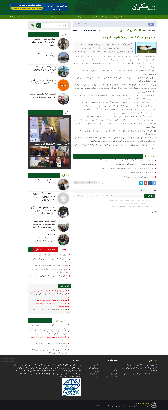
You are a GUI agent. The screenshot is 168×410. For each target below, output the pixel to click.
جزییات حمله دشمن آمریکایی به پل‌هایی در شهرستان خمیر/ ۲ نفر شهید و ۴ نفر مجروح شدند (127, 168)
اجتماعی (148, 16)
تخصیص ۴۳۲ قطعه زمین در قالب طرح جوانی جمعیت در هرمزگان (43, 95)
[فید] (32, 25)
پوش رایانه (138, 403)
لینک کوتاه (100, 183)
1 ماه (58, 328)
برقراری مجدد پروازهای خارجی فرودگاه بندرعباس (44, 54)
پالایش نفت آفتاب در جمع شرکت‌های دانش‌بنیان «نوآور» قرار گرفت (43, 69)
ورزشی (114, 16)
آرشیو (151, 360)
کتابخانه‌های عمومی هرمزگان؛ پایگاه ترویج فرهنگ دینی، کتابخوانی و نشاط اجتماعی (45, 237)
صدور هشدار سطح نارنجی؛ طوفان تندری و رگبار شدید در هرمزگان (43, 82)
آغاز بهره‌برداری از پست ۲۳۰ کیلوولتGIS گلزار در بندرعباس (52, 144)
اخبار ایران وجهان (132, 16)
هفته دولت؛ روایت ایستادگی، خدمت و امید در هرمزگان (51, 265)
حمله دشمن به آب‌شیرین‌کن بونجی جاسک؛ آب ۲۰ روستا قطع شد (135, 164)
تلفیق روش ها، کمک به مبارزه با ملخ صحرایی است (129, 37)
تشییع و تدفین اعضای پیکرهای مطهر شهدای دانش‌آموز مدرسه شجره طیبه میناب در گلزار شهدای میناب (43, 225)
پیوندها (53, 16)
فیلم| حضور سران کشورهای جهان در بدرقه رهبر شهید (139, 177)
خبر (67, 112)
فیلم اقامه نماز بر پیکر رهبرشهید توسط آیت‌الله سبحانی (138, 172)
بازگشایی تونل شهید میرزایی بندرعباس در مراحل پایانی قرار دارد (49, 337)
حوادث (121, 16)
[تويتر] (141, 183)
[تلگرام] (154, 183)
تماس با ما (62, 16)
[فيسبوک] (150, 183)
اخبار (142, 16)
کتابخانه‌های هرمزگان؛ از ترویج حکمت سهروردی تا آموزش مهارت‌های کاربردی (44, 196)
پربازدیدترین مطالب (92, 16)
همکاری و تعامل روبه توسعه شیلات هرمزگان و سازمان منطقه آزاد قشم (43, 42)
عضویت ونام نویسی (76, 16)
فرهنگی (65, 175)
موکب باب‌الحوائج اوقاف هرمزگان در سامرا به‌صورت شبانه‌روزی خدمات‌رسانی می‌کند (43, 210)
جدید (64, 250)
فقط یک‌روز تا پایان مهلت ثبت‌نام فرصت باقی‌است (43, 181)
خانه (155, 16)
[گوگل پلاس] (145, 183)
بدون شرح (106, 16)
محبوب (51, 249)
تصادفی (38, 249)
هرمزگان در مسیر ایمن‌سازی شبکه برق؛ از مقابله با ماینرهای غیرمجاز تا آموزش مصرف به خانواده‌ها (126, 160)
